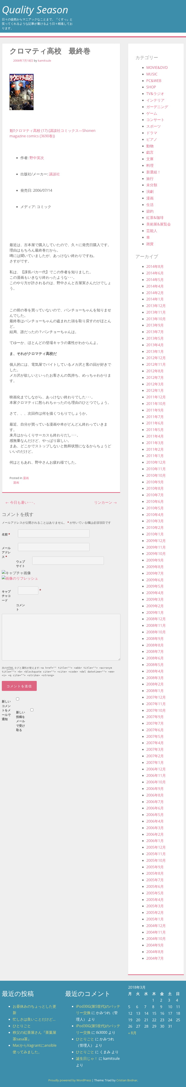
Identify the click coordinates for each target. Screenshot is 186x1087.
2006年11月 (156, 775)
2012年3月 (155, 384)
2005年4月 (155, 899)
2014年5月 (155, 279)
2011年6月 (155, 423)
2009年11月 (156, 547)
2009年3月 (155, 599)
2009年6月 (155, 579)
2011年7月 (155, 416)
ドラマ (151, 132)
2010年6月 (155, 501)
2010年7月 (155, 494)
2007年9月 (155, 716)
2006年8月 (155, 795)
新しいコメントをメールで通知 (6, 710)
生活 (150, 204)
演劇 (150, 191)
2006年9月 (155, 788)
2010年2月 (155, 527)
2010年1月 (155, 534)
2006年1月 (155, 840)
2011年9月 (155, 410)
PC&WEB (153, 80)
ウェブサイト (20, 563)
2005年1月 (155, 919)
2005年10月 (156, 860)
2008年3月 (155, 677)
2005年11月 (156, 853)
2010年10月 (156, 475)
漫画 (26, 478)
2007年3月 (155, 749)
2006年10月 (156, 782)
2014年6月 (155, 273)
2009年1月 (155, 612)
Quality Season (35, 9)
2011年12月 (156, 397)
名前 (6, 534)
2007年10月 (156, 710)
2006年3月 (155, 827)
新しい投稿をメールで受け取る (20, 721)
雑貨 (150, 243)
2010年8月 (155, 488)
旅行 (150, 178)
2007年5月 (155, 736)
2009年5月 (155, 586)
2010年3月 (155, 520)
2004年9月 (155, 945)
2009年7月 (155, 573)
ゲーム (151, 113)
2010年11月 (156, 468)
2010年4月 (155, 514)
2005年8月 (155, 873)
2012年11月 (156, 364)
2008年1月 (155, 690)
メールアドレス (6, 552)
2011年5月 (155, 429)
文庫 (150, 158)
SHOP (151, 87)
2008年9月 (155, 638)
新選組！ (153, 171)
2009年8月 (155, 566)
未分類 (151, 184)
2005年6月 (155, 886)
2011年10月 (156, 403)
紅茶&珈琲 (155, 217)
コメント (20, 607)
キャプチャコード (6, 595)
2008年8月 (155, 645)
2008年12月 (156, 618)
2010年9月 (155, 481)
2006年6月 (155, 808)
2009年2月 (155, 605)
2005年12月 (156, 847)
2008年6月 (155, 658)
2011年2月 (155, 449)
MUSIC (151, 74)
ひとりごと (22, 1025)
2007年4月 (155, 742)
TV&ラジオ (155, 93)
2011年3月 (155, 442)
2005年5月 (155, 893)
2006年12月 (156, 769)
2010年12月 (156, 462)
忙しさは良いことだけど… (34, 1019)
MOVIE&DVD (157, 67)
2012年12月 (156, 357)
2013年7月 (155, 331)
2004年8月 (155, 951)
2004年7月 (155, 958)
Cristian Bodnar (126, 1080)
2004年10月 (156, 938)
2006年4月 (155, 821)
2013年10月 (156, 318)
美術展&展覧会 (158, 224)
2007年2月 (155, 755)
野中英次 (36, 157)
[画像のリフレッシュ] (20, 578)
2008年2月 (155, 684)
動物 (150, 145)
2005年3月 (155, 905)
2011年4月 (155, 436)
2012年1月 (155, 390)
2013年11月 (156, 312)
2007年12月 (156, 697)
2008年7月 (155, 651)
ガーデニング (157, 106)
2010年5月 (155, 508)
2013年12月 (156, 305)
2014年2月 (155, 292)
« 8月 (132, 1032)
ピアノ (151, 139)
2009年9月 (155, 560)
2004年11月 (156, 932)
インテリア (155, 100)
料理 (150, 165)
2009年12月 (156, 540)
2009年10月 (156, 553)
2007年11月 (156, 703)
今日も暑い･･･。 (21, 502)
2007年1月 (155, 762)
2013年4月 (155, 344)
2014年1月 (155, 299)
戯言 (150, 152)
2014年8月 (155, 266)
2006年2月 (155, 834)
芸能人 (151, 230)
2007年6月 (155, 729)
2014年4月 (155, 286)
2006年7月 (155, 801)
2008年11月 (156, 625)
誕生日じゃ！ (87, 1058)
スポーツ (153, 126)
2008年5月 (155, 664)
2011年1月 (155, 455)
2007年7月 (155, 723)
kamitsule (44, 60)
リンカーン (105, 502)
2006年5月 (155, 814)
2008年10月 (156, 631)
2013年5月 (155, 338)
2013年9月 (155, 325)
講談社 (54, 174)
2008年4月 (155, 671)
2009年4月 (155, 592)
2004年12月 (156, 925)
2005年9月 (155, 866)
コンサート (155, 119)
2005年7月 (155, 879)
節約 (150, 211)
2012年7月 (155, 377)
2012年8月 (155, 370)
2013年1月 (155, 351)
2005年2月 (155, 912)
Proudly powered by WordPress (69, 1080)
